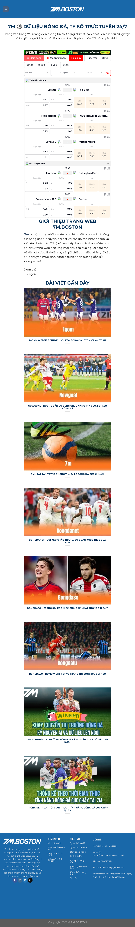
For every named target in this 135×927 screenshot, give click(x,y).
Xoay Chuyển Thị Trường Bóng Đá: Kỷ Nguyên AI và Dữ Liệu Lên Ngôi (67, 740)
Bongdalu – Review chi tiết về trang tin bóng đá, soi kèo (67, 674)
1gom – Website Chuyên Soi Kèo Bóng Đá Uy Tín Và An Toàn (67, 340)
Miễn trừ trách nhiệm (55, 860)
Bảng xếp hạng (78, 851)
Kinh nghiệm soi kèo (78, 867)
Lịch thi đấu (76, 856)
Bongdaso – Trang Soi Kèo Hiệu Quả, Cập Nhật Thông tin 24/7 (67, 608)
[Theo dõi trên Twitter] (25, 880)
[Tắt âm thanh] (108, 73)
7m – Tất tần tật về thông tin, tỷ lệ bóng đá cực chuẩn (67, 474)
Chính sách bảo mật (56, 854)
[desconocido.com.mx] (67, 9)
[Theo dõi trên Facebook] (14, 880)
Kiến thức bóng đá (78, 873)
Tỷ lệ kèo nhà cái (78, 847)
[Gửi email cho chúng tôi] (30, 880)
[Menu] (6, 9)
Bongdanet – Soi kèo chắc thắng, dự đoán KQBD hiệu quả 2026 (67, 541)
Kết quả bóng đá (77, 861)
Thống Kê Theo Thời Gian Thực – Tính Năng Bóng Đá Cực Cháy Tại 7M (67, 809)
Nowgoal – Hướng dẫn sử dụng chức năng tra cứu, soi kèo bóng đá (67, 407)
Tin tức (73, 878)
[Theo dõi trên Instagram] (20, 880)
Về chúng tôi (54, 843)
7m (26, 234)
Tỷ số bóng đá (77, 843)
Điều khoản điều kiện (56, 848)
